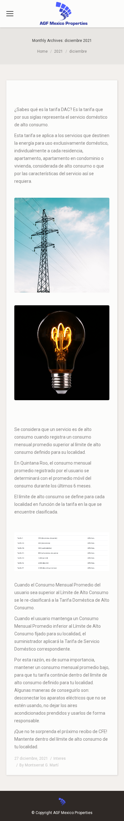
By (39, 765)
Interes (59, 758)
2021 (58, 51)
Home (42, 51)
